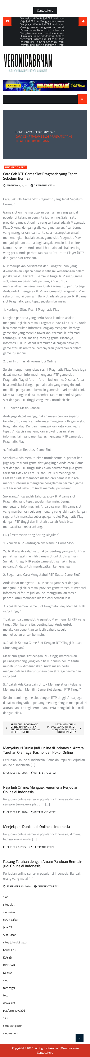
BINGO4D (9, 965)
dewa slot (9, 1003)
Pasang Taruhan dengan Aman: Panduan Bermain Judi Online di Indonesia (42, 864)
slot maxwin (10, 1033)
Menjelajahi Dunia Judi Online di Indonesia (36, 826)
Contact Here (45, 10)
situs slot (8, 904)
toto (5, 995)
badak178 (9, 950)
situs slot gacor (12, 1025)
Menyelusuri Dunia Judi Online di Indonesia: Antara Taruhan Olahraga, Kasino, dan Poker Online (43, 750)
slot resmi (9, 912)
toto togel (9, 988)
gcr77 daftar (10, 919)
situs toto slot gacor (15, 942)
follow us (82, 21)
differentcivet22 (44, 185)
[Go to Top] (79, 1038)
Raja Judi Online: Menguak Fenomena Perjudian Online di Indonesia (40, 789)
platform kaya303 (14, 1010)
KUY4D (7, 957)
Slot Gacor (9, 935)
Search (82, 99)
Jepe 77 (7, 927)
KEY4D (7, 972)
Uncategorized (15, 167)
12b (5, 1018)
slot (5, 897)
